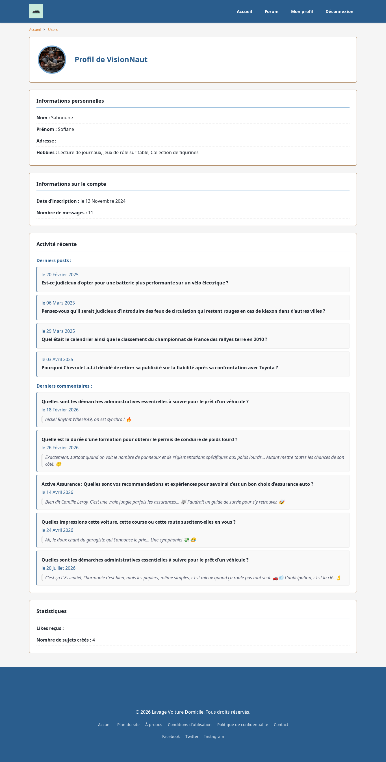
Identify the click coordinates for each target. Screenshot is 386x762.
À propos (153, 724)
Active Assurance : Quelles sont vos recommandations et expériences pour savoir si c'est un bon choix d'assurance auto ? (177, 484)
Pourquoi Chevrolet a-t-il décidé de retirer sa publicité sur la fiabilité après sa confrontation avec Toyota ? (160, 367)
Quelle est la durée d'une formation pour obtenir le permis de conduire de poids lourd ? (139, 439)
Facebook (171, 736)
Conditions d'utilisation (190, 724)
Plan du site (128, 724)
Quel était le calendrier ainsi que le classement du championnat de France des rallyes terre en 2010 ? (154, 339)
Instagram (214, 736)
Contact (281, 724)
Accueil (244, 11)
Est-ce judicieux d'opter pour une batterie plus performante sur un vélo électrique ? (135, 283)
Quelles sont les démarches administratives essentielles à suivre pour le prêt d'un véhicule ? (145, 401)
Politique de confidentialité (242, 724)
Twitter (192, 736)
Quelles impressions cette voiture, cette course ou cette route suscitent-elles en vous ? (139, 522)
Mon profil (302, 11)
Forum (272, 11)
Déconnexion (340, 11)
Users (53, 29)
